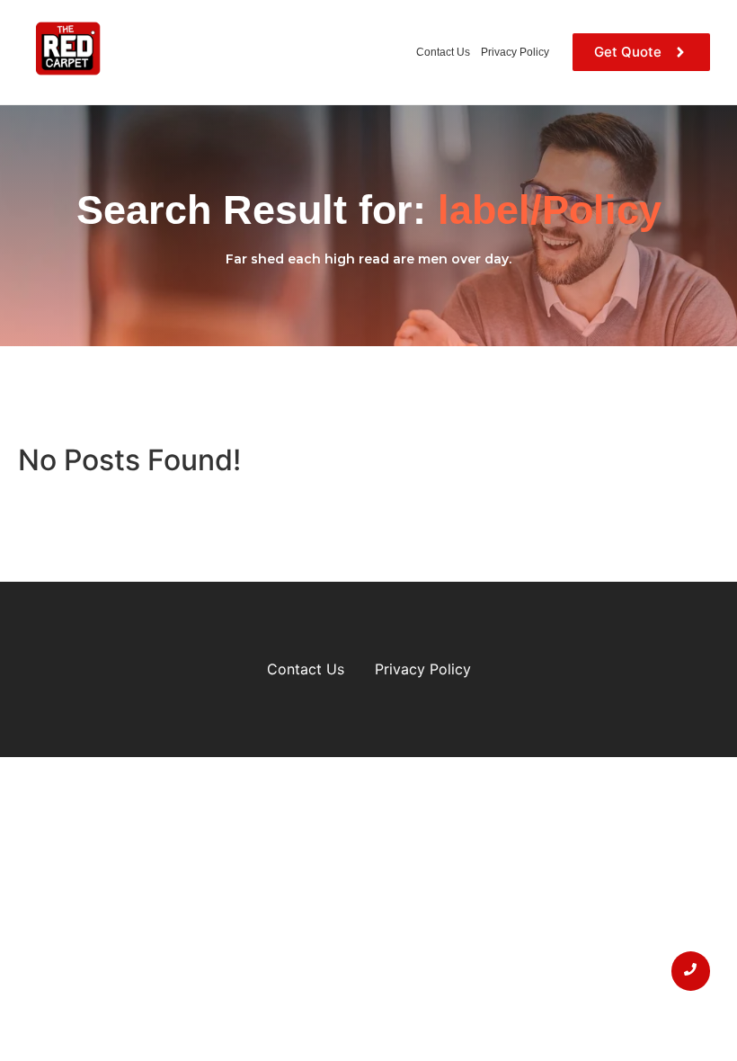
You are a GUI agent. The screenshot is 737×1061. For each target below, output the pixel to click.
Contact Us (443, 52)
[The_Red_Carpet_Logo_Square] (67, 49)
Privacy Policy (515, 52)
